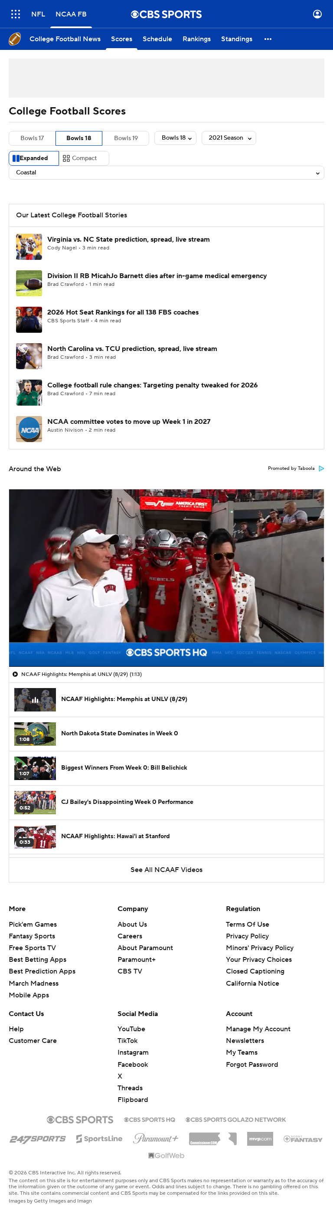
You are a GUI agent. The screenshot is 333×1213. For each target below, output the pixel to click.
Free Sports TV (32, 948)
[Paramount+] (156, 1136)
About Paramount (145, 948)
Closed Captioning (255, 971)
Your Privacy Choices (259, 959)
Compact (84, 158)
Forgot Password (252, 1064)
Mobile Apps (29, 995)
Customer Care (33, 1040)
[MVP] (260, 1135)
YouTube (131, 1029)
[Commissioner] (213, 1135)
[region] (166, 577)
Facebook (133, 1064)
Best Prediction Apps (42, 971)
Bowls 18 (78, 138)
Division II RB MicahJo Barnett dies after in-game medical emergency (157, 276)
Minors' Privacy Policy (260, 948)
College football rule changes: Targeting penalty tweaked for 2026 (152, 385)
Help (16, 1029)
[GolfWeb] (166, 1156)
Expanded (34, 158)
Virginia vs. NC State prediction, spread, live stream (128, 239)
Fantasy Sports (32, 936)
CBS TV (130, 971)
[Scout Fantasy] (303, 1138)
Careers (130, 936)
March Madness (34, 983)
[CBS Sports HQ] (149, 1119)
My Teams (242, 1052)
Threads (130, 1088)
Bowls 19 (126, 138)
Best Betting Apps (37, 959)
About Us (132, 924)
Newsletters (245, 1040)
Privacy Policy (247, 936)
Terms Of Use (247, 924)
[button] (15, 14)
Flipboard (133, 1099)
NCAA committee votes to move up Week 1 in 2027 (129, 421)
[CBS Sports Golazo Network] (236, 1119)
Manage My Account (258, 1029)
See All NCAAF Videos (166, 869)
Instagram (133, 1052)
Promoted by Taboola (291, 469)
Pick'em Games (33, 924)
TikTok (127, 1040)
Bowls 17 (32, 138)
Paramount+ (137, 959)
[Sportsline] (99, 1137)
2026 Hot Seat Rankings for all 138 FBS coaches (123, 312)
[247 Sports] (38, 1137)
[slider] (166, 641)
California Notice (252, 983)
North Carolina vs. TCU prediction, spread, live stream (132, 348)
